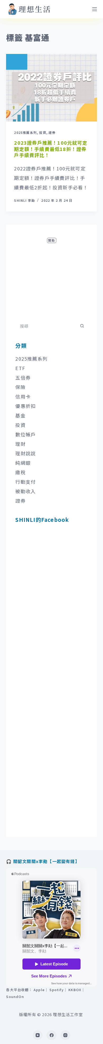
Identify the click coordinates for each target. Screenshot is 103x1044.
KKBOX (74, 989)
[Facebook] (51, 1035)
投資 (42, 132)
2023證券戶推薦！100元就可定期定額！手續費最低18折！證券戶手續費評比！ (50, 148)
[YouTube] (38, 1035)
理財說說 (25, 453)
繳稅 (20, 472)
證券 (52, 132)
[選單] (94, 9)
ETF (20, 368)
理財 (20, 443)
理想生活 (34, 9)
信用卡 (23, 396)
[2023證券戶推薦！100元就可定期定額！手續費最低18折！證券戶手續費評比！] (51, 88)
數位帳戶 (25, 434)
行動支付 (25, 481)
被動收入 (25, 491)
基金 (20, 415)
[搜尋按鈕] (82, 326)
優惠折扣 (25, 405)
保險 (20, 387)
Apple (39, 989)
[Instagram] (65, 1035)
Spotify (56, 989)
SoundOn (15, 996)
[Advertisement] (51, 277)
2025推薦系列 (25, 132)
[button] (12, 9)
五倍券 (23, 377)
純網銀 (23, 462)
